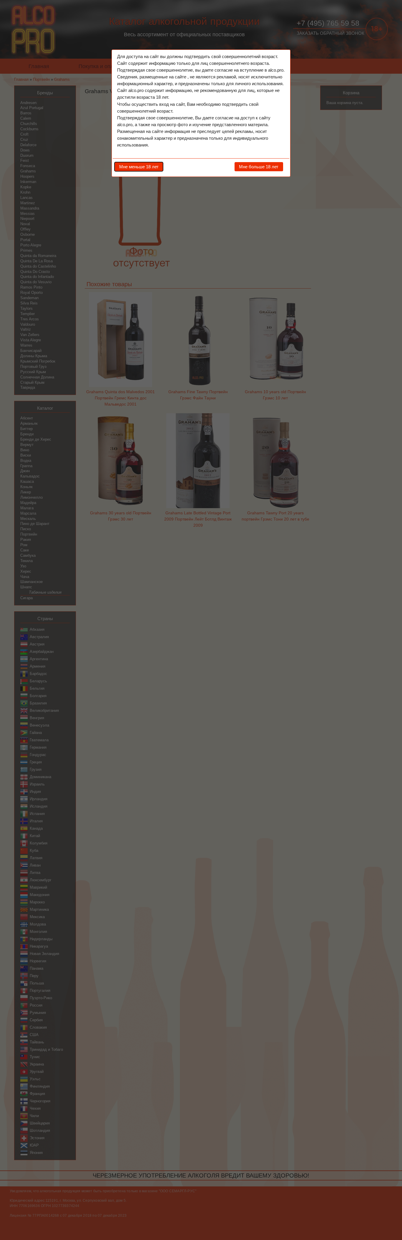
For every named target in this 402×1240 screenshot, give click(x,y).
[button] (138, 166)
